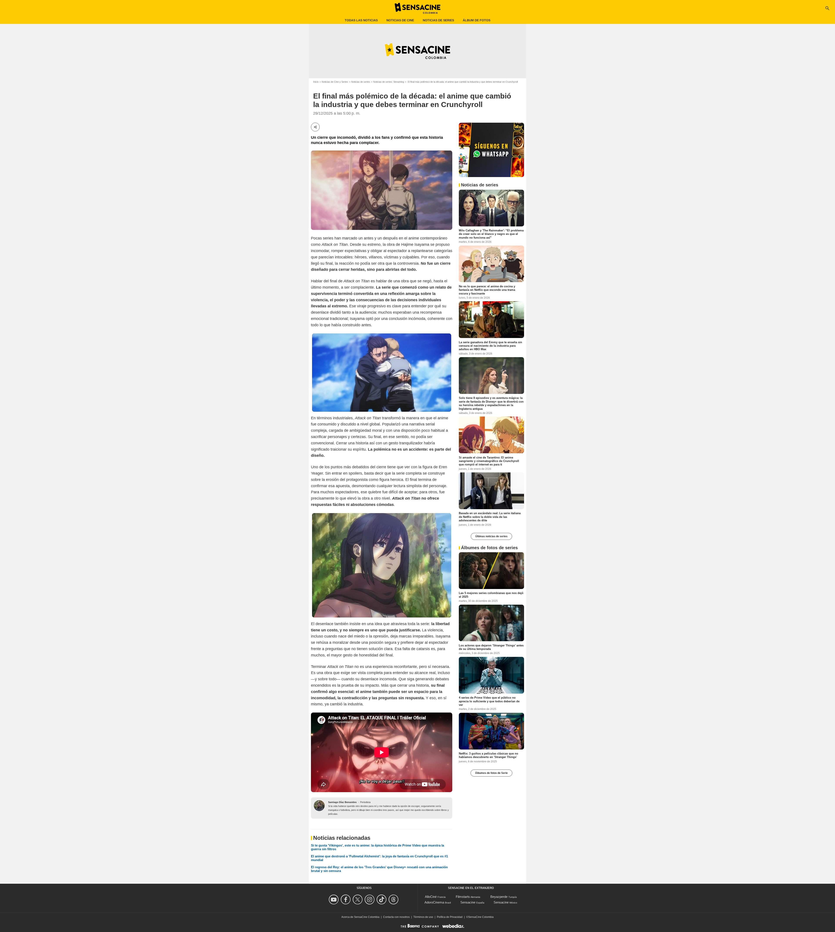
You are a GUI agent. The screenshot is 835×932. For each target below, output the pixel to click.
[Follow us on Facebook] (346, 899)
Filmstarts (463, 897)
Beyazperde (499, 897)
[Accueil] (417, 8)
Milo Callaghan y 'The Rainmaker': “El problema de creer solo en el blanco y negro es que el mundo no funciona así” (491, 234)
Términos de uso (423, 917)
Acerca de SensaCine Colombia (360, 917)
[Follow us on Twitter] (358, 899)
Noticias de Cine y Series (335, 81)
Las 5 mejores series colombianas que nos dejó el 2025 (491, 594)
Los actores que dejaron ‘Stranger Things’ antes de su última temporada (491, 647)
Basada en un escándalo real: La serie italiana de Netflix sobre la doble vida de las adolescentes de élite (490, 517)
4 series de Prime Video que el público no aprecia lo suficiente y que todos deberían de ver (489, 701)
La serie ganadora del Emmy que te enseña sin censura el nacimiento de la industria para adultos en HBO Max (490, 345)
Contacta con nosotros (396, 917)
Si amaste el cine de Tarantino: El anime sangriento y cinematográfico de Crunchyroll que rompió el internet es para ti (489, 461)
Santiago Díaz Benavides (342, 802)
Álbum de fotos (476, 20)
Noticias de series (438, 20)
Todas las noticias (361, 20)
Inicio (316, 81)
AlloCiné (431, 897)
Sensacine (467, 902)
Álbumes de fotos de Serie (491, 772)
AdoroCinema (434, 902)
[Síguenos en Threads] (394, 899)
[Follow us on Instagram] (370, 899)
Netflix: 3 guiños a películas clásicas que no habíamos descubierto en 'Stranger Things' (488, 755)
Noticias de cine (400, 20)
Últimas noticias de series (491, 536)
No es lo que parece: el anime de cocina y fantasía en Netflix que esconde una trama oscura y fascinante (487, 289)
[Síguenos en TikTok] (382, 899)
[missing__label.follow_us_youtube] (334, 899)
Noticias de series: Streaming (388, 81)
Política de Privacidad (450, 917)
